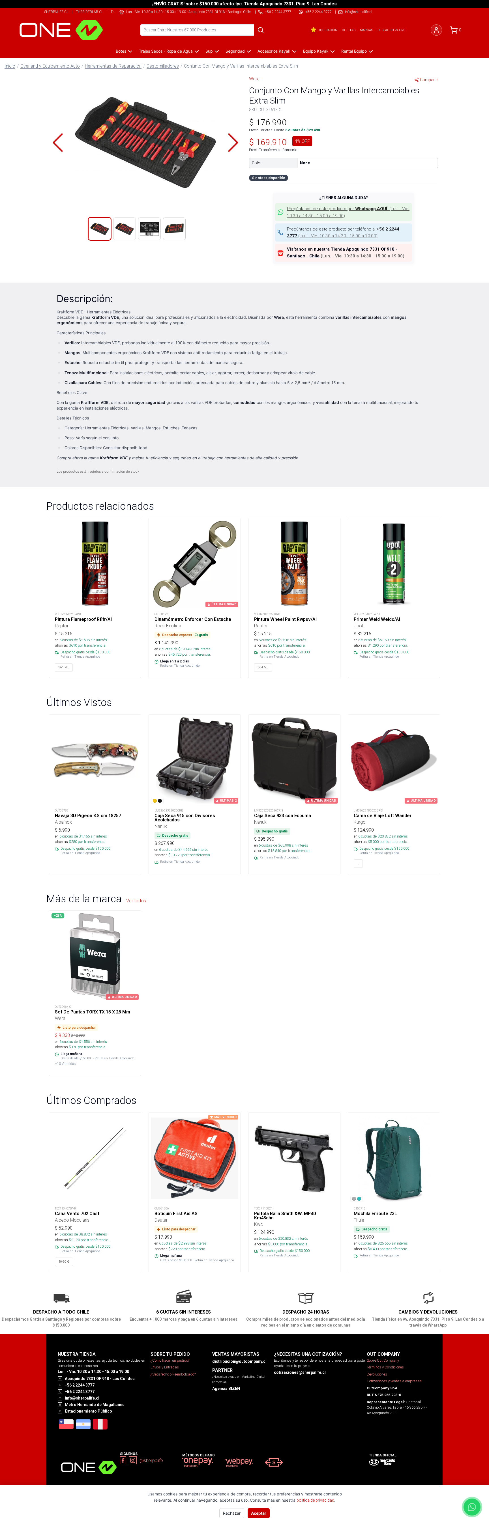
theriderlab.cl (89, 12)
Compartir (429, 79)
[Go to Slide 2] (124, 229)
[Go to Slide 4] (174, 229)
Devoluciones (377, 1374)
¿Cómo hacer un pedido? (170, 1360)
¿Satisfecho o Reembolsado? (173, 1374)
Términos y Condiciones (385, 1367)
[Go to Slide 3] (149, 229)
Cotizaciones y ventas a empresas (394, 1381)
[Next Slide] (233, 142)
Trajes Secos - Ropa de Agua (166, 51)
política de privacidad (315, 1500)
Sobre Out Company (383, 1360)
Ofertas (348, 30)
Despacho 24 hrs (391, 30)
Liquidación (327, 30)
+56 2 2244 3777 (318, 12)
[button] (145, 142)
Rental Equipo (354, 51)
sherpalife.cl (56, 12)
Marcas (366, 30)
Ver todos (136, 900)
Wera (254, 78)
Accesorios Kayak (274, 51)
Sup (209, 51)
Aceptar (258, 1513)
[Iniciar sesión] (436, 30)
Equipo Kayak (316, 51)
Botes (121, 51)
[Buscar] (260, 30)
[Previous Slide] (57, 142)
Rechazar (232, 1513)
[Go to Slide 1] (99, 229)
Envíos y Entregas (165, 1367)
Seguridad (235, 51)
